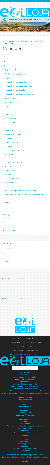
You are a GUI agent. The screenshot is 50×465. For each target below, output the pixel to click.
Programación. (10, 146)
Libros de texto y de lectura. (14, 150)
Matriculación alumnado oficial (25, 384)
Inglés (25, 421)
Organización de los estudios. (15, 70)
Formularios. (7, 114)
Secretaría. (8, 66)
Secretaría (23, 41)
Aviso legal (17, 354)
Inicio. (5, 58)
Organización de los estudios (25, 377)
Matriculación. (10, 78)
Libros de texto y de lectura (25, 433)
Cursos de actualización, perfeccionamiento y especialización (25, 393)
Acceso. (5, 223)
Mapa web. (7, 219)
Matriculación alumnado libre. (16, 90)
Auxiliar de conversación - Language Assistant (25, 426)
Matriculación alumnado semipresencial (25, 391)
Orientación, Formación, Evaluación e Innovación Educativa (25, 457)
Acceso (33, 354)
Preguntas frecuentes (25, 415)
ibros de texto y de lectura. (15, 178)
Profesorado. (9, 138)
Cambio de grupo (25, 397)
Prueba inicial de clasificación (25, 379)
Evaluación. (9, 154)
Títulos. (6, 106)
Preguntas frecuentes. (11, 122)
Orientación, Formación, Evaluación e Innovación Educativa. (25, 195)
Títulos (32, 41)
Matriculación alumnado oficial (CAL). (19, 86)
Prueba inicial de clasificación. (15, 74)
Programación (25, 430)
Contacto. (6, 203)
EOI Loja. (6, 211)
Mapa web (26, 354)
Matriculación (25, 382)
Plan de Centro (25, 406)
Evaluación (25, 435)
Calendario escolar (25, 413)
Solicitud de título (25, 399)
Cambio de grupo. (10, 98)
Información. (7, 62)
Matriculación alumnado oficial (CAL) (25, 386)
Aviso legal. (7, 215)
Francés (25, 439)
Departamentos (25, 419)
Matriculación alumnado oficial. (17, 82)
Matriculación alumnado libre (25, 389)
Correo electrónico (21, 231)
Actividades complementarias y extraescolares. (20, 191)
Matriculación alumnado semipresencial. (20, 94)
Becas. (6, 110)
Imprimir (8, 231)
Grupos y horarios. (11, 142)
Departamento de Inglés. (12, 134)
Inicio (5, 41)
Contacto (41, 354)
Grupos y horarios (25, 428)
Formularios (25, 410)
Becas (25, 404)
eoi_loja (39, 41)
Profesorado (25, 424)
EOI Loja (9, 354)
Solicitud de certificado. (12, 102)
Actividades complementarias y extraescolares (25, 455)
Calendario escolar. (10, 118)
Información (13, 41)
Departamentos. (8, 130)
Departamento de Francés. (13, 162)
